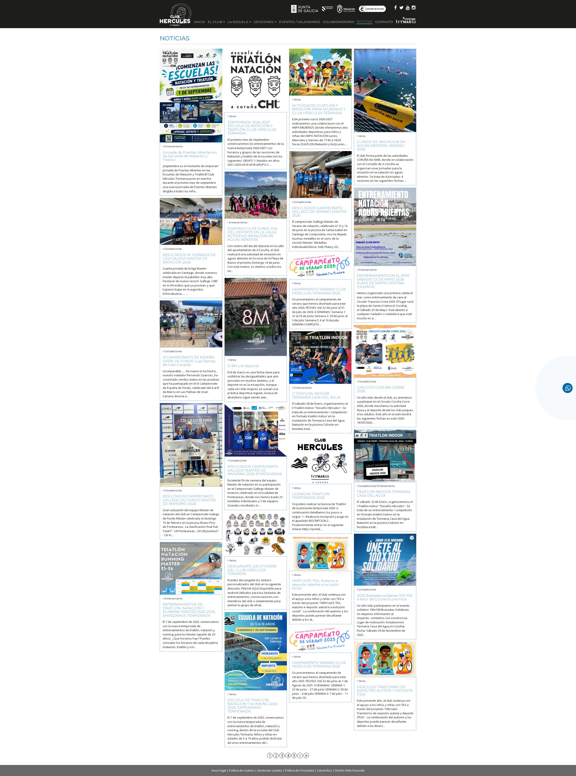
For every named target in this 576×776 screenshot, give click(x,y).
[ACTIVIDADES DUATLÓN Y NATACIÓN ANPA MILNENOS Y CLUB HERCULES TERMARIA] (320, 72)
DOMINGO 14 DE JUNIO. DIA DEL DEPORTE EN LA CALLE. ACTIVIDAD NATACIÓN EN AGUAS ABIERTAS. (252, 234)
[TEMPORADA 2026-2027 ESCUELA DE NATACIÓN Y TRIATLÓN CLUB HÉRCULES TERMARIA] (256, 80)
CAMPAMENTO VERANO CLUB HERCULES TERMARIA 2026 (319, 291)
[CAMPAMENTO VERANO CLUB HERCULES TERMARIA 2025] (320, 639)
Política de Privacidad (299, 770)
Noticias (364, 21)
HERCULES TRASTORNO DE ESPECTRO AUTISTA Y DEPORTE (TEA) (385, 691)
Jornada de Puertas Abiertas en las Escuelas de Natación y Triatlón (190, 156)
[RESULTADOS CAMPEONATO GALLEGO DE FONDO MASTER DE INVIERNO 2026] (191, 444)
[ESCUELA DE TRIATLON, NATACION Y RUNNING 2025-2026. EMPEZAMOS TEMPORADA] (256, 651)
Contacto (384, 22)
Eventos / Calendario (299, 22)
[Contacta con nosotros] (567, 388)
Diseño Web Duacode (350, 770)
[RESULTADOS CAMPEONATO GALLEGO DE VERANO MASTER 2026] (320, 174)
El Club (215, 22)
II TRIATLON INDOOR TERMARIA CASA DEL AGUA (316, 395)
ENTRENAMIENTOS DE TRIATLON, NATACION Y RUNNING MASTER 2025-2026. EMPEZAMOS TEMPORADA (189, 610)
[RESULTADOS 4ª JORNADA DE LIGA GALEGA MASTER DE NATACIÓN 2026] (191, 221)
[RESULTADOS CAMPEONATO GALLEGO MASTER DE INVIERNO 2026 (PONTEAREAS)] (256, 430)
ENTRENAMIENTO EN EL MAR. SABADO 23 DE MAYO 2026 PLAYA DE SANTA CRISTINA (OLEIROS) (383, 281)
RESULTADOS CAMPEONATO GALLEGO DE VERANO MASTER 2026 (319, 212)
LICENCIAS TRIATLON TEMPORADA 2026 (311, 496)
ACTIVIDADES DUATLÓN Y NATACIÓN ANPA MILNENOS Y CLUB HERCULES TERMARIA (318, 109)
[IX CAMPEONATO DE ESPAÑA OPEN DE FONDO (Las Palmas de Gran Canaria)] (191, 323)
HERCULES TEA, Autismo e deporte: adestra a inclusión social (315, 584)
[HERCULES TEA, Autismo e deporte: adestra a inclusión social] (320, 553)
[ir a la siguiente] (300, 755)
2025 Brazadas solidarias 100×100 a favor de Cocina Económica (384, 597)
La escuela (238, 22)
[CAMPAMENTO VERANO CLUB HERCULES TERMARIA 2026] (320, 266)
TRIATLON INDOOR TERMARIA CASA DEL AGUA (383, 494)
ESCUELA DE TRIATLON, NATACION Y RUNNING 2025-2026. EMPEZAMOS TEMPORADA (253, 705)
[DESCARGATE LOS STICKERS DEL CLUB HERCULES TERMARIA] (256, 534)
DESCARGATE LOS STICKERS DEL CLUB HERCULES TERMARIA (252, 570)
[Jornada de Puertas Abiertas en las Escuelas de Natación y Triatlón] (191, 95)
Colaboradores (338, 22)
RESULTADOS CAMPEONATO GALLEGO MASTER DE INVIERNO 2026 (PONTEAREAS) (254, 470)
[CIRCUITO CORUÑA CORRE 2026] (385, 351)
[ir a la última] (306, 755)
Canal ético (324, 770)
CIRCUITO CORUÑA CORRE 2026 (381, 389)
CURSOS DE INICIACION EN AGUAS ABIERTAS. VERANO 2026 (381, 145)
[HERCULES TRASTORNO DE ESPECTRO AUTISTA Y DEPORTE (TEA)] (385, 659)
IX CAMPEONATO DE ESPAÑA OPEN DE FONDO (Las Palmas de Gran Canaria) (189, 361)
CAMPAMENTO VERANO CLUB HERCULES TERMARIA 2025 (319, 664)
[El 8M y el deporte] (256, 317)
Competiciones (302, 202)
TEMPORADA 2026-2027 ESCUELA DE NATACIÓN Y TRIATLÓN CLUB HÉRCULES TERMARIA (252, 128)
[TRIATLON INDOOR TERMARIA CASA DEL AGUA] (385, 455)
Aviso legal (219, 770)
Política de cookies (241, 770)
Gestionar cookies (269, 770)
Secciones (264, 22)
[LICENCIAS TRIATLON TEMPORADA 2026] (320, 460)
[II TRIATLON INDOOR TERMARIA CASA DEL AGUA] (320, 357)
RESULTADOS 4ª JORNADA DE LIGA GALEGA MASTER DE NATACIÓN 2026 (189, 258)
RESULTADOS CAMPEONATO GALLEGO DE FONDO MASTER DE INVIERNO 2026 (189, 500)
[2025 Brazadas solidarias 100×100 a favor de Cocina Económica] (385, 559)
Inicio (199, 22)
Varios (232, 116)
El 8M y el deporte (243, 366)
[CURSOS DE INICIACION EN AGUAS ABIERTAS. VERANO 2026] (385, 90)
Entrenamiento (173, 146)
